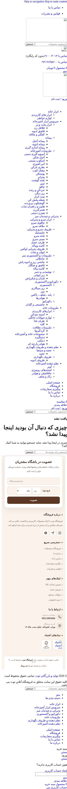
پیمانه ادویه (38, 144)
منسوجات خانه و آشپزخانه (30, 334)
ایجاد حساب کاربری (56, 770)
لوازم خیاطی (44, 118)
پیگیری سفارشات (53, 563)
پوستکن (40, 173)
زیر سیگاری (38, 288)
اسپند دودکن (38, 314)
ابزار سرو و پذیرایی (41, 219)
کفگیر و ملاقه (37, 134)
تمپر (42, 183)
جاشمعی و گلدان (35, 304)
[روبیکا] (46, 533)
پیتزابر (41, 176)
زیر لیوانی (39, 275)
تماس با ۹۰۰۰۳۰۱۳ (56, 55)
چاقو (42, 186)
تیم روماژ (24, 666)
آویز (49, 366)
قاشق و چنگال (36, 265)
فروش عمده (55, 589)
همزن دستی (38, 212)
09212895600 (48, 618)
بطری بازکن (38, 167)
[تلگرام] (53, 533)
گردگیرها (40, 330)
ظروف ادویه (37, 360)
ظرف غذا (39, 320)
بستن (64, 752)
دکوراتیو (47, 301)
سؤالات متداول (54, 595)
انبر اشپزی (39, 163)
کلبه (42, 324)
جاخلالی (40, 258)
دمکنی (41, 340)
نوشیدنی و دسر (43, 271)
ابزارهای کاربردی (42, 311)
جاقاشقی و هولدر (42, 373)
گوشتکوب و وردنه (34, 203)
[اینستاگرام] (60, 533)
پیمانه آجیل (38, 140)
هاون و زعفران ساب (33, 206)
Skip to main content (56, 1)
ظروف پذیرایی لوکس (32, 248)
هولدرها (40, 298)
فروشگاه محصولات (52, 548)
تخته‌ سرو (39, 235)
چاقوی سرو (38, 222)
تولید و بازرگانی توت (46, 675)
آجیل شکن (39, 157)
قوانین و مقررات (54, 569)
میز (43, 291)
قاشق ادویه (38, 131)
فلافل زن (39, 127)
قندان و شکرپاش (35, 278)
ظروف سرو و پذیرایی (39, 229)
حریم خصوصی (55, 600)
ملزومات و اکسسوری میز (37, 255)
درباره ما (57, 553)
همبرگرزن (39, 209)
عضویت (33, 500)
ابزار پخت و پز (44, 124)
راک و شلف (45, 376)
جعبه (42, 353)
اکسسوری (46, 284)
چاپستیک (40, 232)
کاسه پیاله (39, 268)
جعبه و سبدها (44, 350)
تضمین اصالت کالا (53, 584)
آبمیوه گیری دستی (34, 154)
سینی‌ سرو (39, 239)
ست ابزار (39, 196)
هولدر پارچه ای (36, 343)
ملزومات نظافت (42, 327)
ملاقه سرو (39, 226)
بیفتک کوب (38, 170)
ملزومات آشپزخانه (41, 150)
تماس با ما (56, 558)
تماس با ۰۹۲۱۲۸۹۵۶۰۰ (54, 61)
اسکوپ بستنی (37, 160)
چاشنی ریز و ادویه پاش (32, 262)
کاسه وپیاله (38, 245)
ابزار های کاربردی (41, 114)
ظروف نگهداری (43, 356)
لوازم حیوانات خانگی (40, 317)
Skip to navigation (34, 1)
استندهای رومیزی (41, 369)
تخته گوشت (38, 180)
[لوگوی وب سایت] (46, 40)
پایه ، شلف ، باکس (41, 294)
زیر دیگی (40, 193)
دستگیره (40, 337)
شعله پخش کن (36, 199)
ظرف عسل (38, 242)
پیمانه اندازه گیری (35, 147)
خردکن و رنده (37, 190)
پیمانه (48, 137)
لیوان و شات (37, 252)
